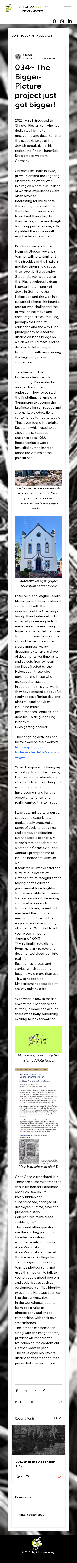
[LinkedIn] (69, 21)
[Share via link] (44, 1390)
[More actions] (60, 56)
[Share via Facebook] (17, 1390)
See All (58, 1417)
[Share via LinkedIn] (35, 1390)
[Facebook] (54, 21)
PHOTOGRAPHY (33, 10)
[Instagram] (62, 21)
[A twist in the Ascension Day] (38, 1440)
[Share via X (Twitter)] (26, 1390)
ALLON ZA (33, 7)
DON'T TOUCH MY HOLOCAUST (32, 35)
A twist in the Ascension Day (35, 1463)
